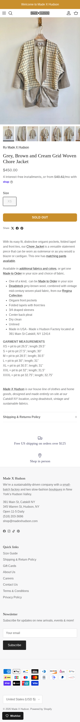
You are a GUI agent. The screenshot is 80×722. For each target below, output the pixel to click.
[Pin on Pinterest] (21, 228)
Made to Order (12, 273)
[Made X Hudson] (40, 13)
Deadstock (16, 286)
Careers (8, 578)
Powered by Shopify (41, 709)
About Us (9, 572)
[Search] (12, 13)
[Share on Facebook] (17, 228)
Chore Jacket (35, 246)
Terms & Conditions (16, 591)
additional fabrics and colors (37, 268)
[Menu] (4, 13)
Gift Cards (9, 565)
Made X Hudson (18, 147)
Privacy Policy (12, 597)
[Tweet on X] (12, 228)
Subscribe (14, 645)
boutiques (55, 489)
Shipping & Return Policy (19, 559)
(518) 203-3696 (13, 516)
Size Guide (10, 553)
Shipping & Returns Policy (21, 417)
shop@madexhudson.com (20, 521)
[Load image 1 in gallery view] (40, 70)
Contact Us (10, 584)
